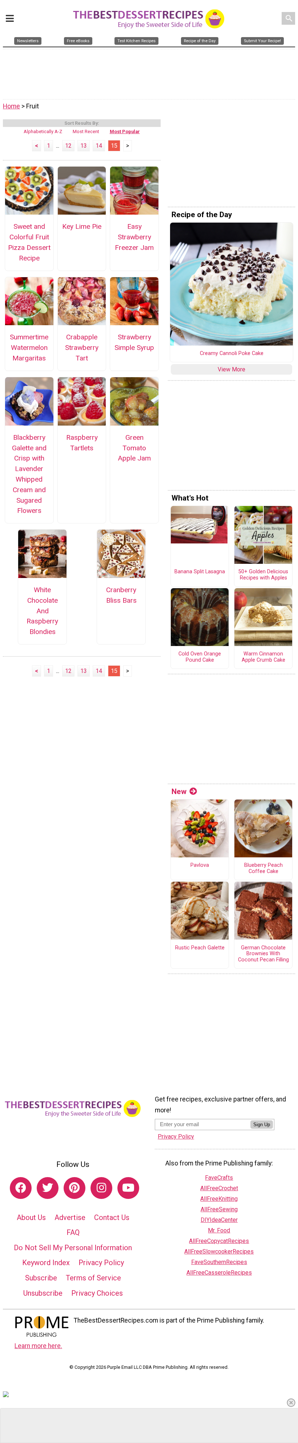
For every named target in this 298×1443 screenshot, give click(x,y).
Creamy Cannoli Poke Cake (231, 353)
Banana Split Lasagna (199, 572)
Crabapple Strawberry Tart (81, 347)
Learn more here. (38, 1346)
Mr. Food (219, 1230)
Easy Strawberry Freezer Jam (134, 237)
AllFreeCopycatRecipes (219, 1240)
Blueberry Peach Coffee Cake (263, 868)
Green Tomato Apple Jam (134, 448)
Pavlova (199, 865)
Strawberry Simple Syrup (134, 342)
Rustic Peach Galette (200, 948)
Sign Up (261, 1124)
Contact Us (111, 1217)
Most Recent (86, 131)
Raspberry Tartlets (82, 442)
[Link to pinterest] (74, 1188)
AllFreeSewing (219, 1209)
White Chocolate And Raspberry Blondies (42, 611)
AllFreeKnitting (219, 1198)
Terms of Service (93, 1277)
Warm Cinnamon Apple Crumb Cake (263, 657)
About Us (31, 1217)
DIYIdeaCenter (219, 1219)
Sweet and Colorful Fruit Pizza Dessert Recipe (29, 242)
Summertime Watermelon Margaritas (29, 347)
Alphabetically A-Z (43, 131)
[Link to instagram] (101, 1188)
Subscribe (41, 1277)
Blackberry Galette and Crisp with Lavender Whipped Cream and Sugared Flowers (29, 474)
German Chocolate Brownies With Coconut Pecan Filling (263, 954)
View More (231, 369)
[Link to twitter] (48, 1188)
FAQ (73, 1232)
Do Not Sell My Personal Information (73, 1247)
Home (11, 106)
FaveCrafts (219, 1177)
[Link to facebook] (21, 1188)
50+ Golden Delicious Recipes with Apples (263, 575)
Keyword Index (46, 1262)
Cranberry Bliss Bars (121, 595)
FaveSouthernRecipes (219, 1262)
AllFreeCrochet (219, 1188)
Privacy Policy (101, 1262)
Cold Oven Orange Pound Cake (199, 657)
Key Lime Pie (81, 226)
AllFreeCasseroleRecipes (219, 1272)
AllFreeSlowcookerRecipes (219, 1251)
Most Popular (125, 131)
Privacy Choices (97, 1293)
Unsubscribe (43, 1293)
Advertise (70, 1217)
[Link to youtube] (128, 1188)
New (179, 791)
